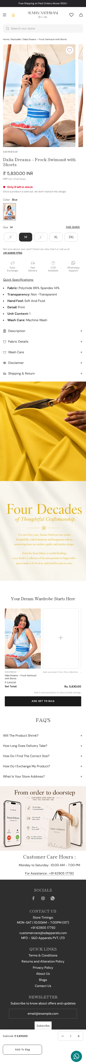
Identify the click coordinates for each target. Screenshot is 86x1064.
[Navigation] (4, 14)
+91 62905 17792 (12, 253)
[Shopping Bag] (81, 14)
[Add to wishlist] (69, 50)
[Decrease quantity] (62, 1036)
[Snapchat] (52, 898)
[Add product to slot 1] (61, 639)
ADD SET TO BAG (43, 701)
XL (56, 237)
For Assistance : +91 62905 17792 (49, 873)
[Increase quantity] (78, 1036)
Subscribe (43, 1025)
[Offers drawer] (13, 14)
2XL (71, 237)
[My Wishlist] (71, 14)
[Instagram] (43, 898)
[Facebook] (33, 898)
